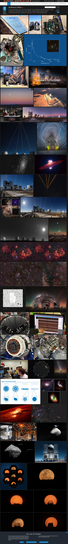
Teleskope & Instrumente (26, 3)
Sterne (34, 12)
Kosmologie (29, 9)
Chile (25, 9)
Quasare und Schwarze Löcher (14, 12)
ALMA (20, 9)
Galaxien (51, 9)
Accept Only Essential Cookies (31, 542)
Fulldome (47, 9)
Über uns (5, 3)
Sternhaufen (29, 12)
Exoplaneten (42, 9)
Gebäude (46, 11)
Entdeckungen (34, 3)
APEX (22, 9)
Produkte (50, 3)
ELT (32, 9)
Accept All (21, 542)
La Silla (23, 11)
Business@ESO (55, 3)
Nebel (26, 11)
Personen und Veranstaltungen (38, 11)
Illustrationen (18, 11)
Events (38, 3)
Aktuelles (15, 3)
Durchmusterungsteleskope (41, 12)
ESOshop (19, 3)
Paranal (29, 11)
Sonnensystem (23, 12)
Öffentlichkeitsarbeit (44, 3)
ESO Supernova (36, 9)
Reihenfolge (57, 10)
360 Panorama (15, 9)
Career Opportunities (62, 3)
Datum (58, 12)
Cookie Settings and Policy (44, 542)
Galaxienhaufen (11, 11)
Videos (12, 3)
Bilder (9, 3)
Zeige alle (10, 9)
